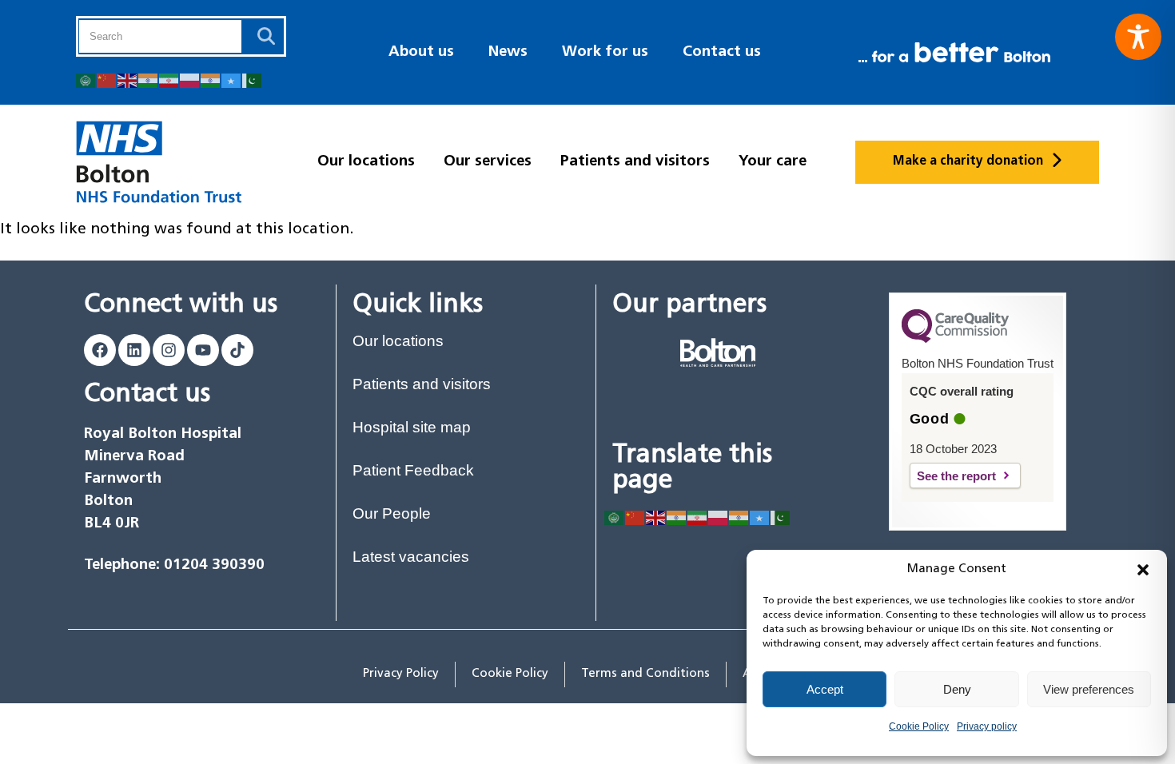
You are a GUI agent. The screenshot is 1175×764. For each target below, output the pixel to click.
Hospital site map (411, 427)
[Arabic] (86, 79)
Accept (825, 689)
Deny (957, 689)
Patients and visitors (635, 161)
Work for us (605, 52)
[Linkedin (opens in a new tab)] (134, 350)
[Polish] (190, 79)
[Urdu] (252, 79)
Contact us (722, 52)
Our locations (366, 161)
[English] (128, 79)
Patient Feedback (413, 470)
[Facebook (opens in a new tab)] (100, 350)
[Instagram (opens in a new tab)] (169, 350)
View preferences (1088, 689)
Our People (391, 513)
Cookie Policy (919, 726)
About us (421, 52)
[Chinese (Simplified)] (107, 79)
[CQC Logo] (955, 338)
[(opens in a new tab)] (717, 352)
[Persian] (169, 79)
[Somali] (231, 79)
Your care (773, 161)
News (508, 52)
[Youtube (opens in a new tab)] (203, 350)
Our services (488, 161)
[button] (1143, 570)
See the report (969, 476)
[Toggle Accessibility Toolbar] (1138, 37)
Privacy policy (987, 726)
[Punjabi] (211, 79)
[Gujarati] (148, 79)
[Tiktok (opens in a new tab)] (237, 350)
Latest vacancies (410, 556)
